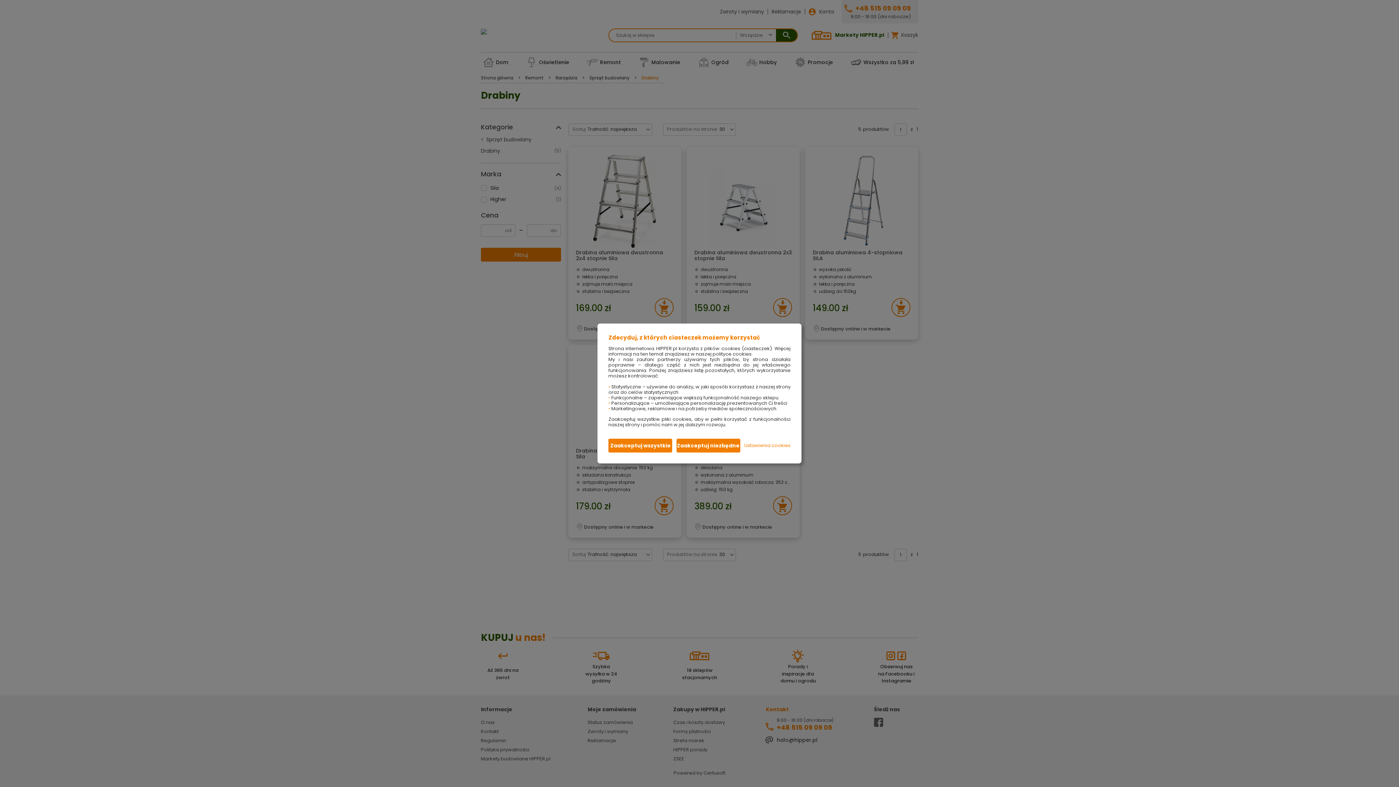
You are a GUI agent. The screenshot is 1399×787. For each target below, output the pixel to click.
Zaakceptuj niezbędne (708, 445)
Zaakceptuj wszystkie (640, 445)
